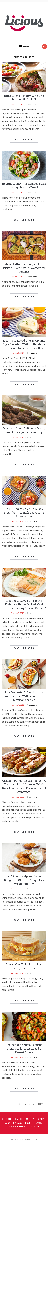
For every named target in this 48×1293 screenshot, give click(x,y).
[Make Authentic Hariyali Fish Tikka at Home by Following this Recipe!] (24, 245)
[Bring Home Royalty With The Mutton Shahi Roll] (24, 77)
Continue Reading (24, 140)
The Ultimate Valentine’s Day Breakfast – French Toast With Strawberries (24, 512)
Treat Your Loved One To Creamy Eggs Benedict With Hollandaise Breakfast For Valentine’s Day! (24, 344)
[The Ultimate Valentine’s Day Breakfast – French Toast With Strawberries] (24, 490)
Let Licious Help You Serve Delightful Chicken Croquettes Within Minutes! (24, 880)
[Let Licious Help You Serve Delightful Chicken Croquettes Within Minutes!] (24, 857)
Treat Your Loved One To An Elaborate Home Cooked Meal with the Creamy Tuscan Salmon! (24, 604)
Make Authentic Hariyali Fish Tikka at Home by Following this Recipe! (24, 267)
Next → (41, 1104)
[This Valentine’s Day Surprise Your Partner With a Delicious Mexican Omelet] (24, 673)
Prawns (38, 1122)
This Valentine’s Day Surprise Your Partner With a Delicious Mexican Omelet (24, 696)
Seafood (18, 1119)
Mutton (30, 1119)
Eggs (28, 1122)
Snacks (35, 1126)
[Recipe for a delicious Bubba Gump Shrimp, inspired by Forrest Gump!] (24, 1026)
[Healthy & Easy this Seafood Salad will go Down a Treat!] (24, 165)
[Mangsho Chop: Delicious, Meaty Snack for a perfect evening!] (24, 410)
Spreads (17, 1122)
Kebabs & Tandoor (18, 1126)
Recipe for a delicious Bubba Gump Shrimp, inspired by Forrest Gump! (24, 1048)
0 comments (32, 105)
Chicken (6, 1119)
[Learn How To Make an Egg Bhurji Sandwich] (24, 945)
